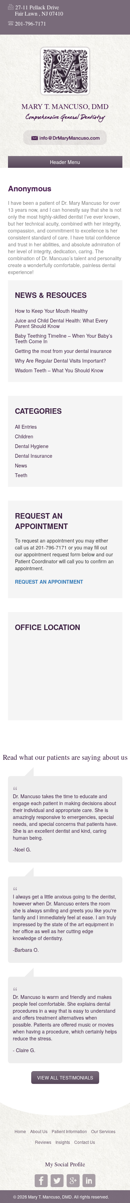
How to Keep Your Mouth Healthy (51, 310)
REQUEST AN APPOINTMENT (49, 581)
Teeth (21, 475)
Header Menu (65, 161)
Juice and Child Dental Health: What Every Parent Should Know (61, 323)
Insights (62, 1142)
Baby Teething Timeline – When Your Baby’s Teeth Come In (63, 338)
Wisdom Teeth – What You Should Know (59, 370)
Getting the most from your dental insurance (63, 350)
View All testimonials (65, 1077)
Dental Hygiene (32, 446)
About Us (38, 1131)
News (21, 465)
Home (20, 1131)
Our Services (103, 1131)
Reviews (43, 1142)
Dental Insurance (33, 455)
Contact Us (84, 1142)
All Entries (26, 426)
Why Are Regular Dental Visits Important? (60, 360)
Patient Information (69, 1131)
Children (24, 436)
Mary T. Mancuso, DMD (50, 1197)
